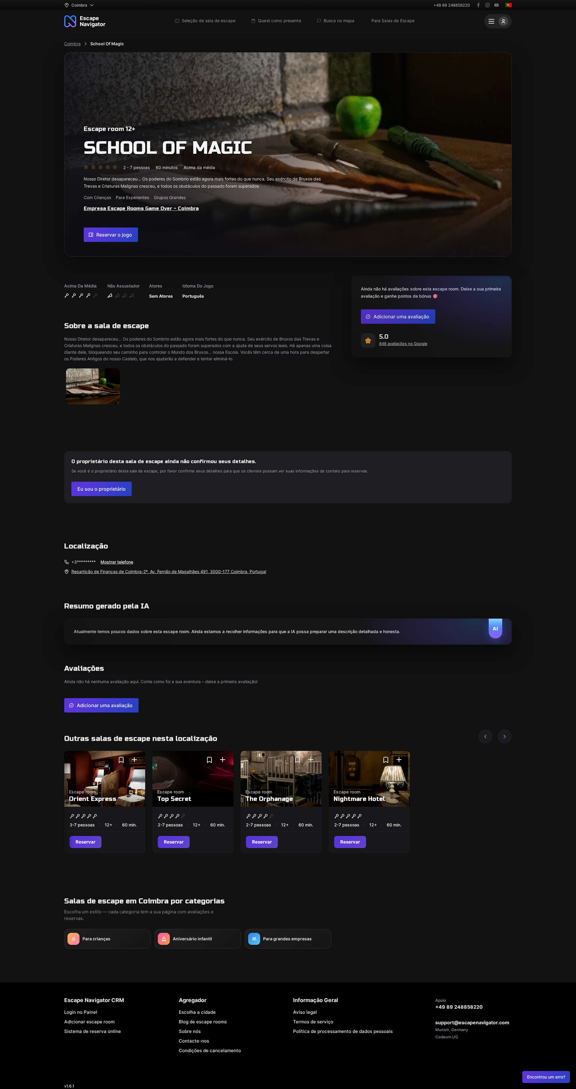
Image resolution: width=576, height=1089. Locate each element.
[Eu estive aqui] (134, 760)
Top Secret (174, 799)
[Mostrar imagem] (93, 387)
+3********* (83, 561)
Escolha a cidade (197, 1012)
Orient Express (92, 799)
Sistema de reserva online (92, 1031)
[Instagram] (487, 5)
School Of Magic (107, 43)
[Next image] (504, 736)
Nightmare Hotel (359, 799)
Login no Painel (80, 1012)
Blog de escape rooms (203, 1022)
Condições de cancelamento (210, 1050)
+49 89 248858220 (452, 5)
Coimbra (72, 43)
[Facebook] (478, 5)
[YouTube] (496, 5)
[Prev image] (485, 736)
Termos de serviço (313, 1022)
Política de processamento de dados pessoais (343, 1031)
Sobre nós (190, 1031)
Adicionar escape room (89, 1022)
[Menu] (498, 21)
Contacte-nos (194, 1041)
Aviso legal (305, 1012)
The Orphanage (269, 799)
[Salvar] (121, 760)
